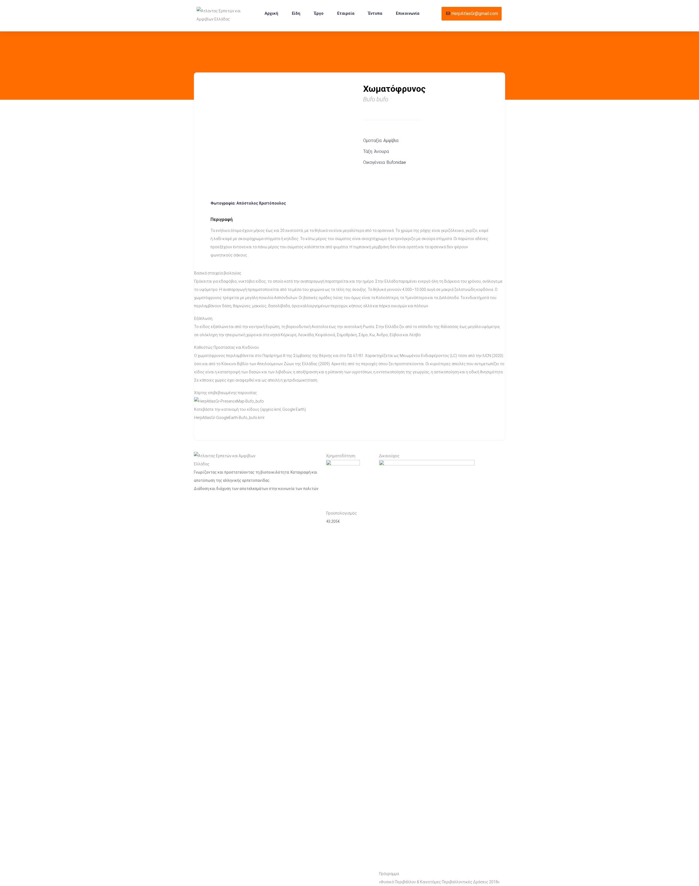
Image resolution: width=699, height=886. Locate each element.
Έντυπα (375, 13)
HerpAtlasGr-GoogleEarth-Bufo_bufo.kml (229, 417)
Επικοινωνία (407, 13)
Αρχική (271, 13)
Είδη (296, 13)
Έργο (319, 13)
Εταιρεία (345, 13)
